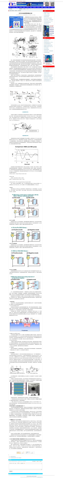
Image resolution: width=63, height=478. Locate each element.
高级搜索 (44, 1)
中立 (35, 461)
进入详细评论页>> (40, 473)
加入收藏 (53, 1)
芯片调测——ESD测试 (47, 69)
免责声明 (33, 476)
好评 (38, 461)
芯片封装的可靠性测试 (46, 15)
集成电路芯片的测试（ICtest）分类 (48, 12)
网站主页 (13, 10)
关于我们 (28, 476)
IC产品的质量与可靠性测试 (47, 39)
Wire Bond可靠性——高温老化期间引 (48, 19)
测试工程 (16, 10)
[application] (25, 466)
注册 (39, 1)
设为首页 (50, 1)
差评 (41, 461)
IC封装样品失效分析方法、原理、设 (48, 42)
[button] (10, 463)
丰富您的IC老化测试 (46, 16)
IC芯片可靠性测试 (46, 73)
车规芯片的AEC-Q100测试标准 (48, 76)
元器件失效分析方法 (13, 456)
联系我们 (30, 476)
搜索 (24, 8)
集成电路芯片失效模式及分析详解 (48, 45)
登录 (41, 1)
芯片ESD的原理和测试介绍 (47, 22)
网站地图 (47, 1)
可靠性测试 (19, 10)
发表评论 (11, 471)
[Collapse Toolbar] (41, 463)
